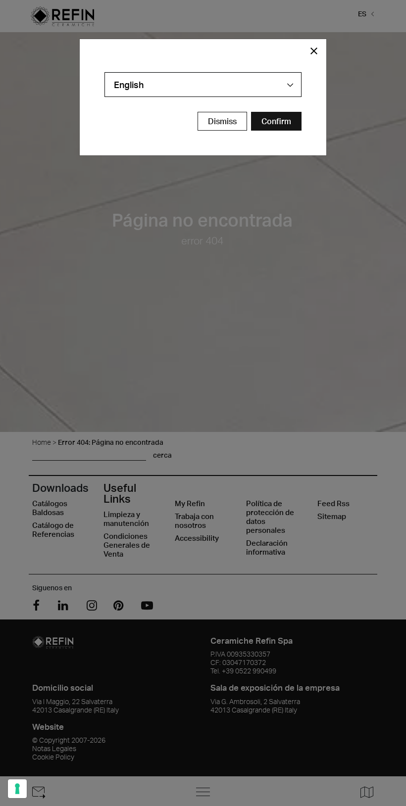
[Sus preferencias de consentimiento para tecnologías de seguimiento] (17, 788)
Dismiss (222, 121)
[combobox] (203, 84)
